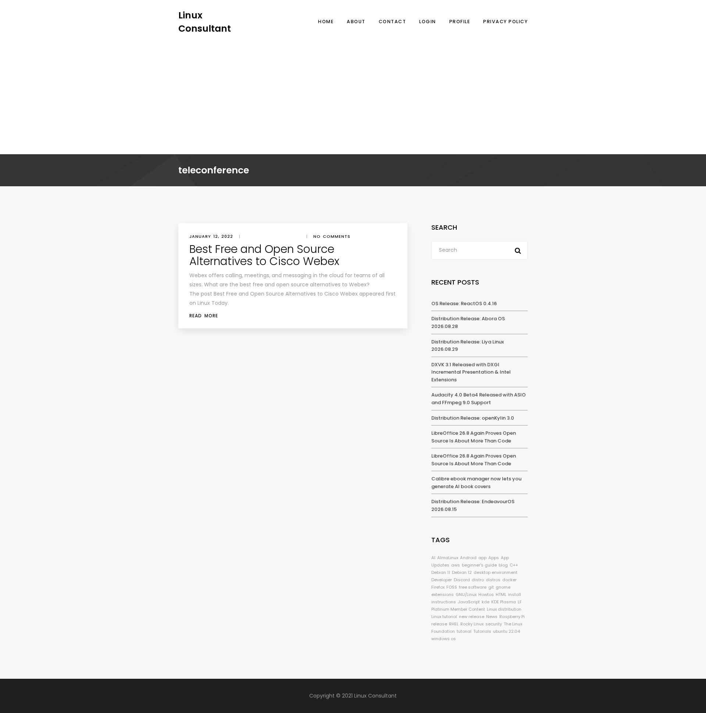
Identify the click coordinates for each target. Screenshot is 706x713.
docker (509, 580)
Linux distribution (504, 609)
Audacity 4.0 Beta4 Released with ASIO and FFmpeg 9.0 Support (478, 398)
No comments (331, 236)
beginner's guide (479, 565)
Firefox (438, 587)
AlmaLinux (447, 558)
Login (427, 21)
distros (493, 580)
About (356, 21)
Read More (203, 316)
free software (472, 587)
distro (478, 580)
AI (433, 558)
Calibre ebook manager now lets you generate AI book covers (476, 482)
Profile (459, 21)
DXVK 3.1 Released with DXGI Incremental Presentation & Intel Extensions (471, 372)
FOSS (451, 587)
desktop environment (495, 572)
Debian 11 (440, 572)
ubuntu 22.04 (506, 631)
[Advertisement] (353, 90)
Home (326, 21)
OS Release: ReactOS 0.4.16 (464, 303)
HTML (501, 594)
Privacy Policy (505, 21)
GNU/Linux (466, 594)
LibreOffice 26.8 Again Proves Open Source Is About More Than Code (473, 437)
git (491, 587)
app (482, 558)
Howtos (486, 594)
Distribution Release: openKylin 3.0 (472, 417)
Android (468, 558)
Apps (493, 558)
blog (503, 565)
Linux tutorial (444, 617)
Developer (441, 580)
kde (485, 602)
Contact (392, 21)
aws (455, 565)
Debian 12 (462, 572)
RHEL (454, 624)
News (492, 617)
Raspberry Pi (512, 617)
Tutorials (482, 631)
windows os (443, 639)
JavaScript (469, 602)
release (439, 624)
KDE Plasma (503, 602)
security (493, 624)
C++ (514, 565)
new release (471, 617)
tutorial (464, 631)
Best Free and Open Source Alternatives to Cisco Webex (264, 255)
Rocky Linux (472, 624)
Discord (462, 580)
